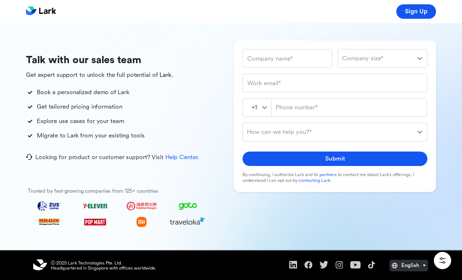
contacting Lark (314, 180)
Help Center (181, 157)
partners (328, 174)
